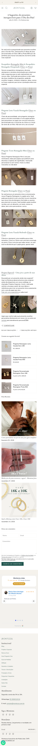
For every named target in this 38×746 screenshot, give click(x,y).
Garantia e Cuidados (7, 666)
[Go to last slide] (4, 601)
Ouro (23, 67)
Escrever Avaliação (19, 583)
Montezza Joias (19, 578)
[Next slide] (33, 601)
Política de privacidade (27, 555)
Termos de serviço (6, 557)
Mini (22, 64)
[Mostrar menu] (2, 8)
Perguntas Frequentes (7, 676)
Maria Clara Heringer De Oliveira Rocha (16, 592)
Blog (2, 646)
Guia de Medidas (6, 659)
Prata (30, 67)
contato (3, 320)
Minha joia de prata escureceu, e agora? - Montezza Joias (19, 478)
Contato (3, 686)
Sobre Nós (4, 683)
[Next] (36, 2)
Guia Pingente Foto (7, 656)
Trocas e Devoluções (7, 669)
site (26, 318)
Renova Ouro (5, 653)
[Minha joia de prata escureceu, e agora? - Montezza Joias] (19, 459)
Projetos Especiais (6, 649)
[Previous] (2, 2)
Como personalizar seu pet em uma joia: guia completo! (18, 438)
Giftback (3, 663)
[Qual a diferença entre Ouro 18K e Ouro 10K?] (19, 500)
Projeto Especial (7, 272)
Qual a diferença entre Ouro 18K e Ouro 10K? (15, 519)
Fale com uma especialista (10, 292)
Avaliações (4, 679)
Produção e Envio (6, 673)
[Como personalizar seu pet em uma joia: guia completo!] (19, 418)
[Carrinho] (35, 8)
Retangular (15, 64)
